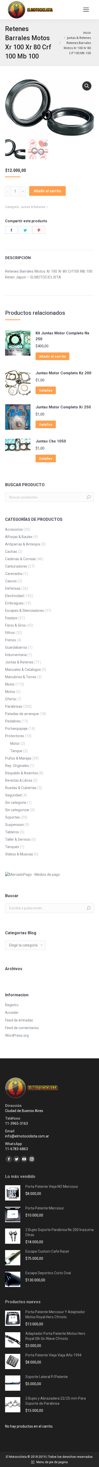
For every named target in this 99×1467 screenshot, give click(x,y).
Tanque (16, 751)
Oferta (10, 699)
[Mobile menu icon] (86, 9)
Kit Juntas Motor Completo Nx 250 (62, 336)
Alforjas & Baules (18, 537)
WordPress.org (17, 1035)
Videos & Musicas (19, 854)
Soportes (12, 817)
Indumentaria (16, 655)
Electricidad (14, 596)
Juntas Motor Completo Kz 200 (63, 373)
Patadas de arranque (22, 714)
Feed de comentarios (22, 1028)
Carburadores (16, 566)
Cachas (11, 552)
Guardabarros (16, 647)
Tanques (12, 847)
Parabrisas (13, 706)
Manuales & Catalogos (23, 670)
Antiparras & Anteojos (22, 544)
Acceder (12, 1013)
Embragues (14, 603)
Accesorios (14, 529)
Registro (12, 1005)
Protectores (14, 736)
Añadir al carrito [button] (52, 356)
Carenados (14, 574)
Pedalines (13, 721)
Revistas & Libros (18, 780)
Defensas (13, 588)
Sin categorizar (17, 810)
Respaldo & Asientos (21, 773)
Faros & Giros (15, 625)
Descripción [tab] (18, 258)
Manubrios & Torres (20, 677)
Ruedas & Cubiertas (21, 788)
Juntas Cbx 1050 (51, 441)
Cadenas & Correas (20, 559)
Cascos (11, 581)
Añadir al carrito (47, 191)
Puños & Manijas (18, 758)
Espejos (11, 618)
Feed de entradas (19, 1020)
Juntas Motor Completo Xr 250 (63, 407)
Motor (10, 684)
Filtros (10, 633)
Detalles (45, 390)
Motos (10, 692)
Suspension (14, 825)
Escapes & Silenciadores (24, 611)
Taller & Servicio (17, 839)
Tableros (12, 832)
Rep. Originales (17, 766)
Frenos (10, 640)
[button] (86, 86)
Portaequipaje (16, 729)
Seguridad (13, 795)
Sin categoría (15, 803)
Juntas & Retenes (32, 207)
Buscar (88, 497)
